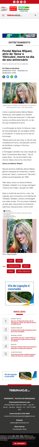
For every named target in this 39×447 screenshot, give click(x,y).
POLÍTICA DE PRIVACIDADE (25, 398)
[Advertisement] (19, 26)
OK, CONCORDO (19, 443)
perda (11, 271)
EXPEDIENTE (9, 398)
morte (26, 266)
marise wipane (14, 266)
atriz (10, 261)
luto (19, 261)
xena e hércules (24, 271)
